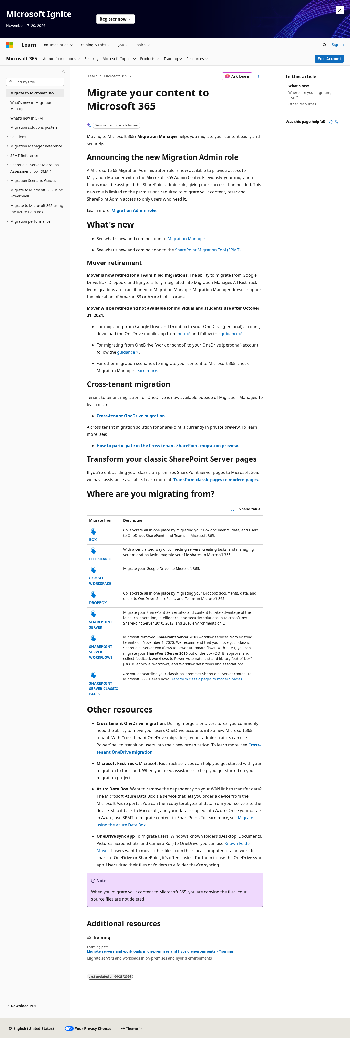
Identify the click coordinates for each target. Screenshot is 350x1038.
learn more (146, 370)
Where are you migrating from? (310, 95)
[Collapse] (63, 72)
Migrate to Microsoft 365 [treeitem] (32, 93)
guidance (230, 334)
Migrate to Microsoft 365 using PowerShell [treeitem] (36, 193)
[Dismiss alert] (340, 10)
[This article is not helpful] (337, 121)
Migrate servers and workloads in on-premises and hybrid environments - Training (160, 951)
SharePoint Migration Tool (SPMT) (208, 250)
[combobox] (35, 82)
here (182, 334)
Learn (93, 76)
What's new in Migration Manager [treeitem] (31, 105)
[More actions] (258, 76)
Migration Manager (186, 238)
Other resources (302, 104)
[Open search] (325, 45)
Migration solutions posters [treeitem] (34, 127)
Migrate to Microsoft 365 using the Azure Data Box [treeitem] (36, 208)
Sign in (338, 44)
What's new (298, 85)
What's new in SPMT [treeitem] (27, 118)
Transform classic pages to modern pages (206, 679)
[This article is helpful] (331, 121)
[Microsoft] (9, 45)
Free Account (329, 58)
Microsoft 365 (115, 76)
